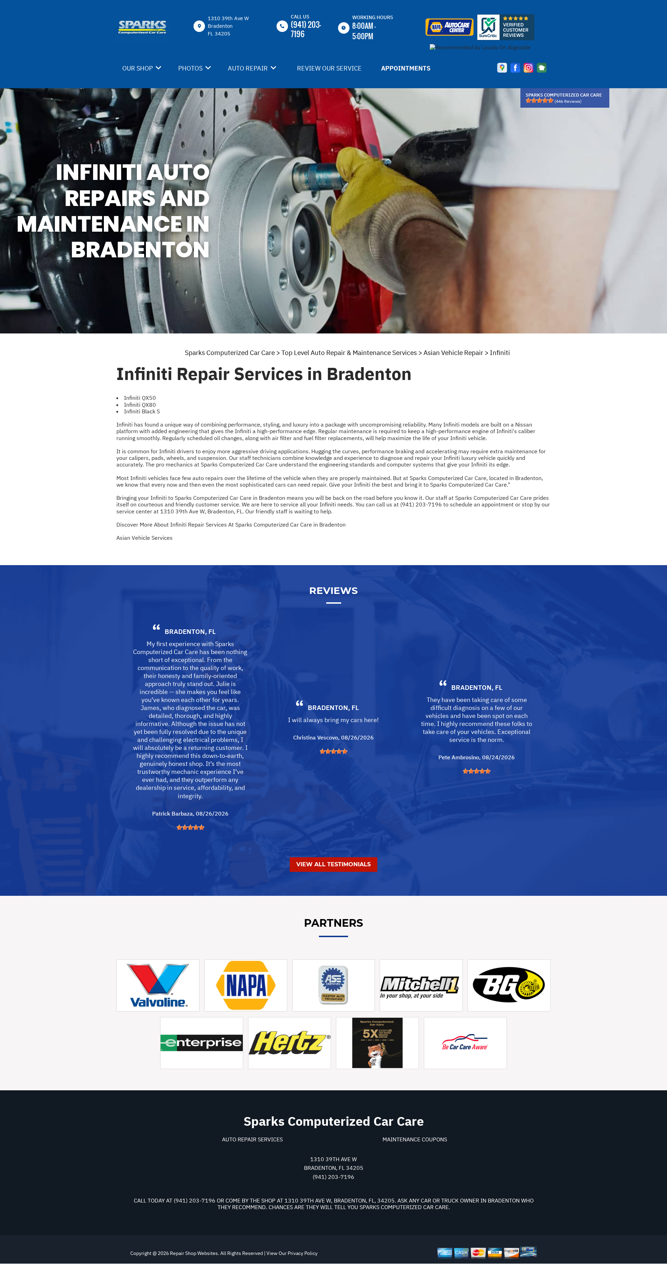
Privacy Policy (303, 1253)
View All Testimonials (333, 864)
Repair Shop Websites (193, 1253)
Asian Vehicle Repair (453, 352)
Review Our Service (329, 68)
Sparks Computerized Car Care (230, 352)
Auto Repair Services (252, 1139)
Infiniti (500, 352)
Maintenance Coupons (414, 1139)
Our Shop (137, 68)
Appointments (405, 68)
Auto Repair (248, 68)
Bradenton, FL (190, 631)
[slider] (539, 100)
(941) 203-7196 (306, 29)
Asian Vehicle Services (144, 537)
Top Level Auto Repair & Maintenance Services (349, 352)
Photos (190, 68)
